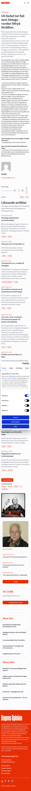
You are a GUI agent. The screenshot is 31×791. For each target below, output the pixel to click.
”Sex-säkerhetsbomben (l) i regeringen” (15, 575)
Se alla (16, 581)
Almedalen (5, 489)
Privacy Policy (5, 773)
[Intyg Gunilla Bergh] (13, 505)
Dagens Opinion (6, 768)
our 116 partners (11, 376)
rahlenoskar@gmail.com (8, 177)
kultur (3, 308)
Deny (15, 426)
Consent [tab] (4, 368)
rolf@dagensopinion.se (8, 762)
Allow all (15, 417)
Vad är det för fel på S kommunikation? (15, 557)
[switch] (27, 400)
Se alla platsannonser (15, 602)
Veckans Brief (5, 765)
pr (21, 486)
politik (22, 197)
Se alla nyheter (7, 480)
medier (4, 236)
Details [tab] (11, 368)
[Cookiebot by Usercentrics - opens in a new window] (22, 364)
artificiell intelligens (7, 282)
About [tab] (27, 368)
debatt (16, 486)
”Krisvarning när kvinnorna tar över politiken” (13, 566)
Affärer (4, 256)
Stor (27, 197)
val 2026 (10, 470)
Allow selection (15, 422)
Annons (10, 486)
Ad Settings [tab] (19, 368)
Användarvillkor (6, 771)
